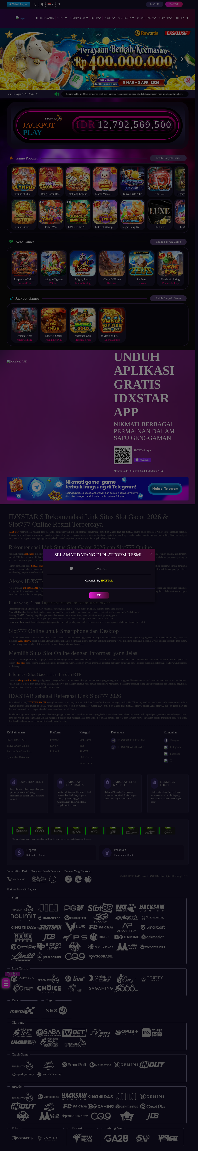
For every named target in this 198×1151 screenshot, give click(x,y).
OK (99, 595)
